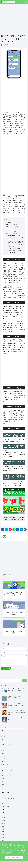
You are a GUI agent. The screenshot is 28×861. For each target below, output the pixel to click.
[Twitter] (6, 529)
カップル (4, 759)
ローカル (4, 820)
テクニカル (5, 787)
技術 (3, 829)
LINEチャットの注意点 (12, 231)
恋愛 (3, 826)
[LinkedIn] (17, 529)
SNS (3, 731)
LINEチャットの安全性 (12, 229)
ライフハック (5, 818)
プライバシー (5, 806)
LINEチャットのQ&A (12, 233)
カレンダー (5, 764)
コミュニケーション (7, 775)
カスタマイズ (5, 756)
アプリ (3, 739)
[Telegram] (21, 529)
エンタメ (4, 747)
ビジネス (4, 801)
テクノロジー (5, 792)
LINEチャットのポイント (13, 224)
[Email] (25, 529)
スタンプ (4, 778)
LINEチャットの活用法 (12, 227)
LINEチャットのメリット (13, 222)
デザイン (4, 795)
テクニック (5, 789)
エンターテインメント (7, 745)
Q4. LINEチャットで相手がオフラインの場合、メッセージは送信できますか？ (16, 250)
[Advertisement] (14, 19)
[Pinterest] (10, 529)
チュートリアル (6, 784)
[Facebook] (2, 529)
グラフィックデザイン (7, 770)
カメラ (3, 761)
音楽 (3, 840)
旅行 (3, 832)
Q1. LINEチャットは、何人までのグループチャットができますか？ (15, 237)
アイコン (4, 733)
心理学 (3, 823)
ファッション (5, 804)
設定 (3, 837)
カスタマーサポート (7, 753)
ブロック (4, 812)
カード (3, 750)
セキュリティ (5, 781)
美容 (3, 834)
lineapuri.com (8, 44)
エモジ (3, 742)
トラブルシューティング (8, 798)
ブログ (3, 809)
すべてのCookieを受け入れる (14, 857)
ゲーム (3, 773)
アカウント (5, 736)
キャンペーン (5, 767)
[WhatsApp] (14, 529)
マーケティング (6, 815)
